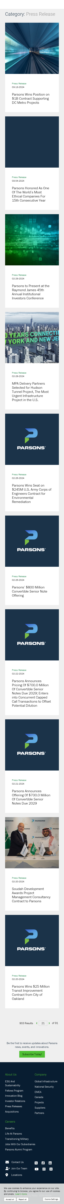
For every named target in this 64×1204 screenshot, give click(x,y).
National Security (44, 1086)
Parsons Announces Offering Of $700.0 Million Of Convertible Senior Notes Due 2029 (31, 797)
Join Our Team (19, 1168)
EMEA (38, 1092)
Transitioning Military (17, 1139)
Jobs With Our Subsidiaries (20, 1144)
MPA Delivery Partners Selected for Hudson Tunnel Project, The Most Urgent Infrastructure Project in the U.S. (30, 391)
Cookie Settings (51, 1199)
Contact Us (17, 1162)
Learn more (21, 1193)
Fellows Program (14, 1090)
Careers (10, 1121)
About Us (10, 1074)
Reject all (23, 1199)
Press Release (19, 83)
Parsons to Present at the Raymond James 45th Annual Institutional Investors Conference (30, 292)
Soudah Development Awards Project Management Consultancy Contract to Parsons (31, 895)
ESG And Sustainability (12, 1083)
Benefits (10, 1128)
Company (40, 1074)
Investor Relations (15, 1101)
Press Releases (13, 1106)
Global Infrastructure (46, 1081)
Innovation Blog (13, 1095)
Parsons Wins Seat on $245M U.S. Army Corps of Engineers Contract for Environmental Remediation (31, 493)
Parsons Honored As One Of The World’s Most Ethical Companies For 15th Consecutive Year (30, 194)
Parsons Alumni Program (18, 1149)
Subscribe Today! (32, 1054)
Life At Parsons (13, 1133)
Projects (39, 1102)
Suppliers (40, 1107)
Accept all (10, 1199)
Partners (39, 1113)
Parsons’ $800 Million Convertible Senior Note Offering (29, 591)
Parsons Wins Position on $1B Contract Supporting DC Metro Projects (30, 98)
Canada (39, 1097)
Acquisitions (12, 1111)
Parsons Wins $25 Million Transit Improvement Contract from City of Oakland (31, 992)
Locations (16, 1175)
